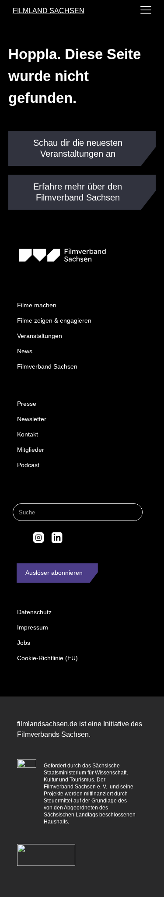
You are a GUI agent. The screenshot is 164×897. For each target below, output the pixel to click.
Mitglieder (30, 449)
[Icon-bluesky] (20, 537)
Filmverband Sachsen (47, 366)
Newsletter (31, 418)
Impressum (32, 627)
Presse (26, 403)
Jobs (23, 642)
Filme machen (36, 305)
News (24, 351)
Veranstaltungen (39, 335)
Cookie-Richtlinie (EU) (47, 657)
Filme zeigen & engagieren (54, 320)
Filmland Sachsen (48, 10)
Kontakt (27, 434)
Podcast (28, 464)
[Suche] (133, 512)
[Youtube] (75, 537)
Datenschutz (34, 612)
